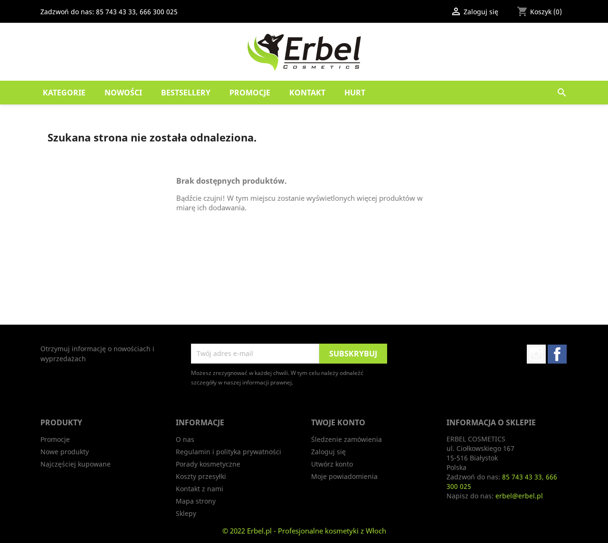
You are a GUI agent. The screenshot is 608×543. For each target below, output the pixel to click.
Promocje (249, 92)
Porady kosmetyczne (208, 463)
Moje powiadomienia (344, 476)
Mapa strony (196, 501)
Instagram (536, 354)
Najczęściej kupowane (75, 463)
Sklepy (186, 513)
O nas (185, 439)
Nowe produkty (64, 451)
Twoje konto (338, 422)
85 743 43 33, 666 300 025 (137, 11)
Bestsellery (185, 92)
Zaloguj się (328, 451)
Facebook (557, 354)
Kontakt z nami (199, 488)
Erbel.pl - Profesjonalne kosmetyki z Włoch (316, 530)
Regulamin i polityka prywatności (228, 451)
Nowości (123, 92)
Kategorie (64, 92)
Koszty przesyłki (201, 476)
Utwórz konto (332, 463)
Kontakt (307, 92)
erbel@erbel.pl (519, 495)
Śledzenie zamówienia (346, 439)
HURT (354, 92)
